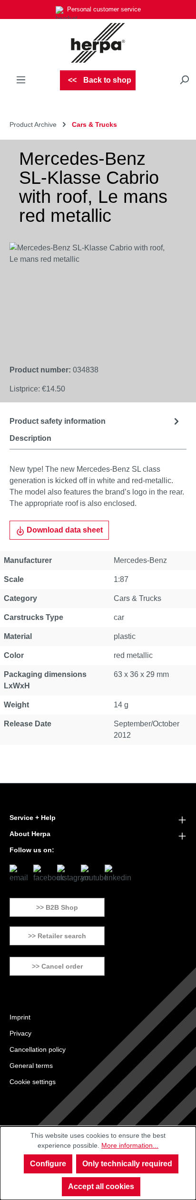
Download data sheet (64, 530)
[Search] (184, 79)
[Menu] (21, 79)
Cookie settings (33, 1082)
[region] (88, 295)
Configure (48, 1164)
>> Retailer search (57, 936)
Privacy (20, 1033)
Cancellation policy (38, 1049)
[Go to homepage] (98, 43)
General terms (31, 1065)
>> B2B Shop (57, 907)
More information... (129, 1145)
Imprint (20, 1017)
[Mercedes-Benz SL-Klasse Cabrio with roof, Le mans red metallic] (88, 295)
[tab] (96, 421)
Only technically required (127, 1164)
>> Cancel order (57, 966)
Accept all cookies (101, 1186)
